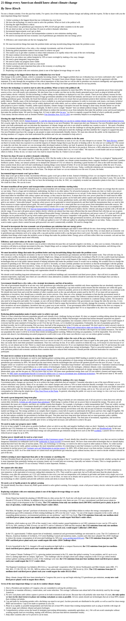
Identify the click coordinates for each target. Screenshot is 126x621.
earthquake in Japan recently (50, 441)
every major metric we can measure (41, 330)
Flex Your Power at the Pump (46, 391)
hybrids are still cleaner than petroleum (34, 402)
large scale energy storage (42, 369)
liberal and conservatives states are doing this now (86, 327)
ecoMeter (97, 431)
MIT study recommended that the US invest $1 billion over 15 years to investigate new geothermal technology (52, 374)
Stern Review (112, 141)
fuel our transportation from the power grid (47, 209)
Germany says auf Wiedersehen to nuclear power (46, 448)
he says (63, 112)
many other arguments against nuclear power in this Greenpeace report (36, 439)
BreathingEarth (105, 428)
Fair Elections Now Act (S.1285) (57, 114)
